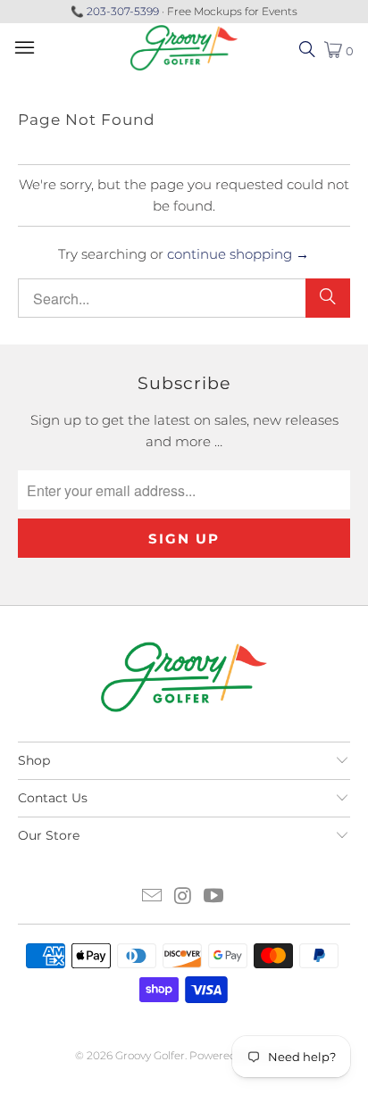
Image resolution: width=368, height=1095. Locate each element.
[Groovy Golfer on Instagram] (183, 897)
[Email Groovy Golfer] (151, 897)
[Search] (327, 298)
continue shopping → (238, 253)
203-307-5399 (123, 11)
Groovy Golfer (150, 1055)
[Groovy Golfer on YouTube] (214, 897)
